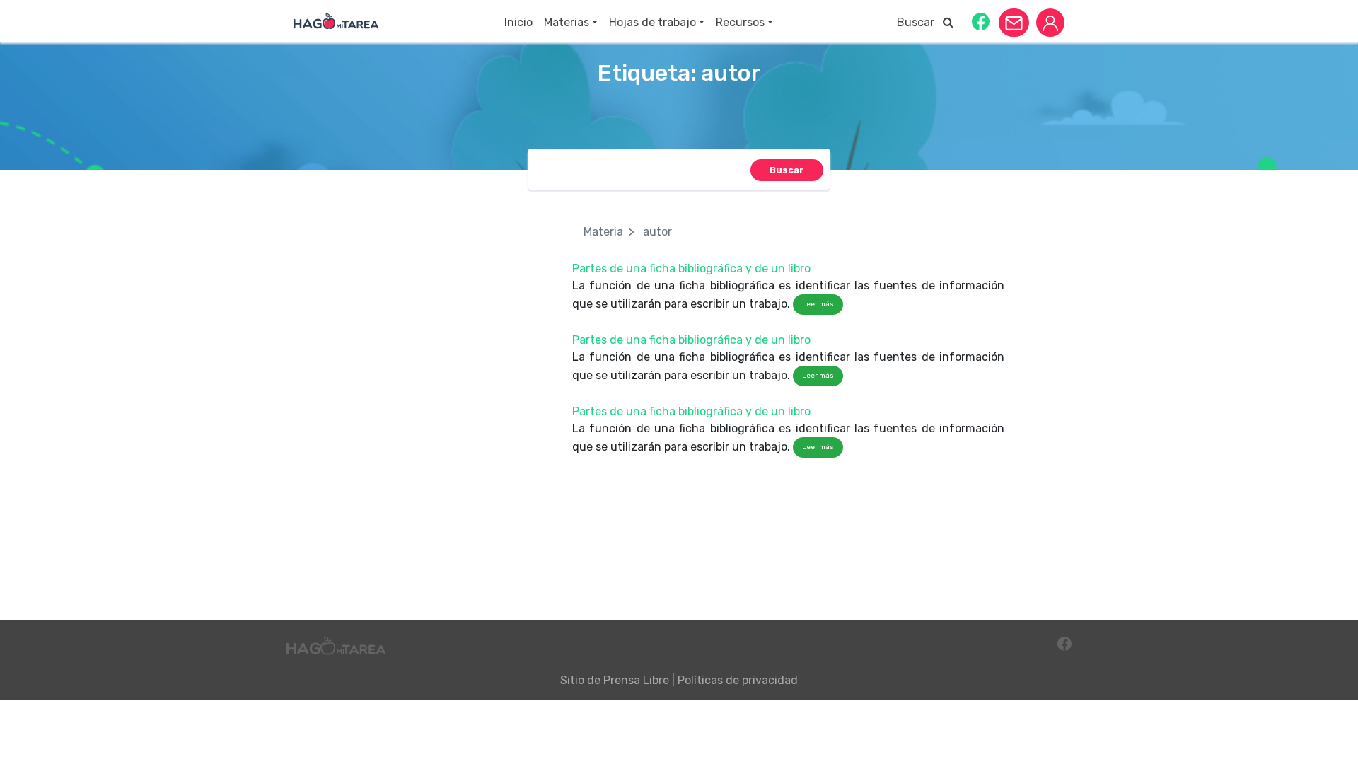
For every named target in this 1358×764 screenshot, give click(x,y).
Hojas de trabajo (652, 22)
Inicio (518, 22)
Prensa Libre (636, 680)
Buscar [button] (920, 22)
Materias (566, 22)
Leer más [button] (818, 304)
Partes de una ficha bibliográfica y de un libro (691, 268)
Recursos (740, 22)
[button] (981, 21)
